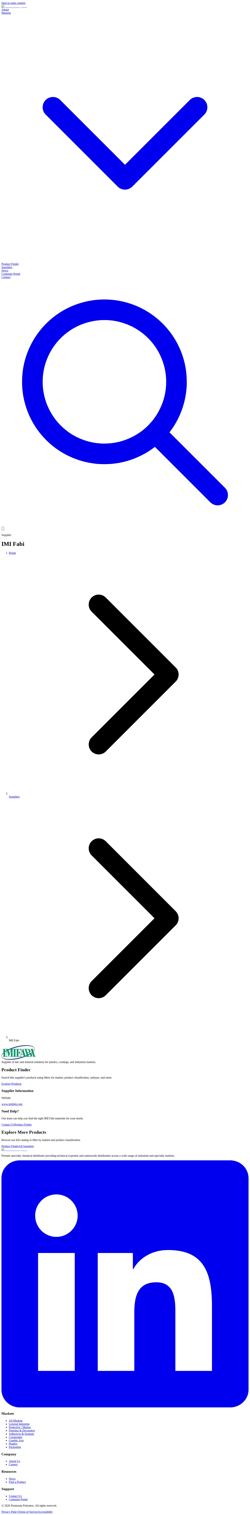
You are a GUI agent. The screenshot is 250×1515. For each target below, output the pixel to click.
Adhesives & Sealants (21, 1433)
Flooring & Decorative (22, 1430)
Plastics (13, 1443)
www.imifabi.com (11, 1104)
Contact (5, 277)
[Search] (125, 524)
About (5, 9)
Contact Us (7, 1124)
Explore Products (11, 1083)
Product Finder (10, 264)
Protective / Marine (20, 1427)
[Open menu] (2, 528)
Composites (15, 1437)
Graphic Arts (16, 1440)
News (4, 270)
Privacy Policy (9, 1511)
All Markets (16, 1420)
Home (12, 552)
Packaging (15, 1447)
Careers (13, 1464)
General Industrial (19, 1424)
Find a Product (17, 1482)
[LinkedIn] (125, 1406)
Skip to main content (13, 3)
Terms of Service (28, 1511)
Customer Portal (10, 273)
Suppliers (6, 267)
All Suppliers (26, 1146)
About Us (14, 1461)
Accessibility (45, 1511)
